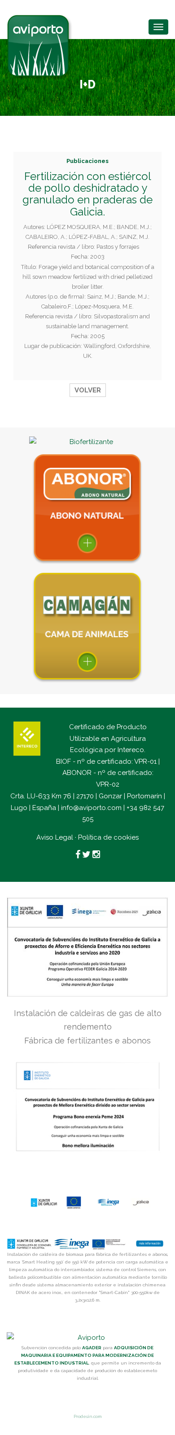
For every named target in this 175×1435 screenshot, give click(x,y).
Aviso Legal (54, 837)
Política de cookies (108, 837)
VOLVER (87, 390)
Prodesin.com (88, 1416)
